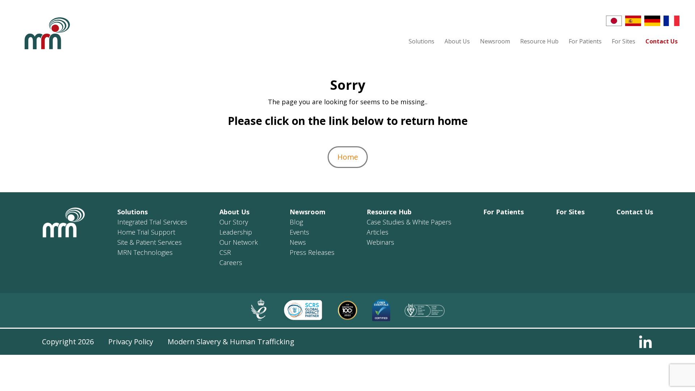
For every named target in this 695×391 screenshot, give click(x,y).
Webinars (380, 242)
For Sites (623, 41)
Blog (296, 222)
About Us (457, 41)
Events (299, 232)
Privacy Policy (130, 341)
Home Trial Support (146, 232)
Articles (377, 232)
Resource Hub (539, 41)
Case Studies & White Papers (409, 222)
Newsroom (495, 41)
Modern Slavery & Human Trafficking (231, 341)
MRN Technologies (145, 252)
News (298, 242)
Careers (230, 262)
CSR (225, 252)
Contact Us (661, 41)
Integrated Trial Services (152, 222)
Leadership (235, 232)
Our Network (238, 242)
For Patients (585, 41)
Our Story (233, 222)
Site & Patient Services (149, 242)
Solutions (421, 41)
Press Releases (312, 252)
